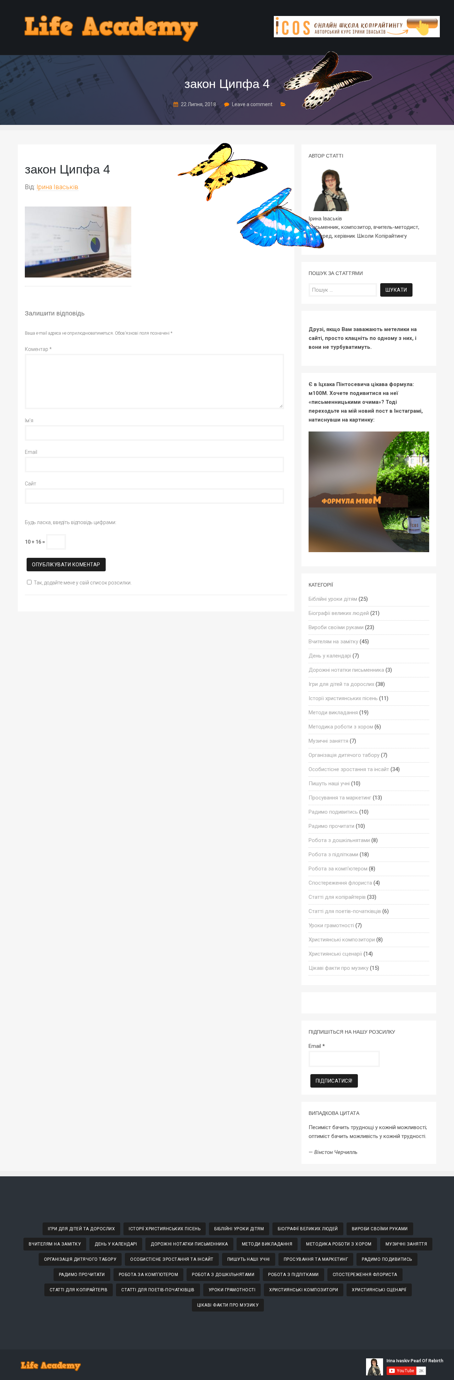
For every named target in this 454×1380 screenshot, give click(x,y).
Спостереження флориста (340, 883)
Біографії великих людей (339, 613)
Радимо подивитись (333, 812)
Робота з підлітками (333, 854)
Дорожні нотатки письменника (346, 670)
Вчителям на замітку (333, 641)
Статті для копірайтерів (337, 897)
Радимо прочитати (331, 826)
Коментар (38, 349)
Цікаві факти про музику (339, 968)
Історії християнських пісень (343, 698)
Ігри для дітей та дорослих (341, 684)
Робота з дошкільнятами (339, 840)
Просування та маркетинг (340, 798)
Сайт (30, 483)
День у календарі (330, 656)
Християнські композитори (342, 939)
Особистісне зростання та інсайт (349, 769)
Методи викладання (333, 712)
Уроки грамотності (331, 925)
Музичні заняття (328, 741)
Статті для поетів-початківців (345, 911)
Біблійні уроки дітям (333, 599)
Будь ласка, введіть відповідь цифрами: (70, 522)
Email (31, 452)
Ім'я (29, 420)
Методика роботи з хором (341, 727)
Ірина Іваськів (57, 187)
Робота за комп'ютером (338, 868)
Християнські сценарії (335, 954)
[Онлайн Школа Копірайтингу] (357, 35)
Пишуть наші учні (329, 783)
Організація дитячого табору (344, 755)
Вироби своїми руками (336, 627)
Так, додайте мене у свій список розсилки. (83, 582)
